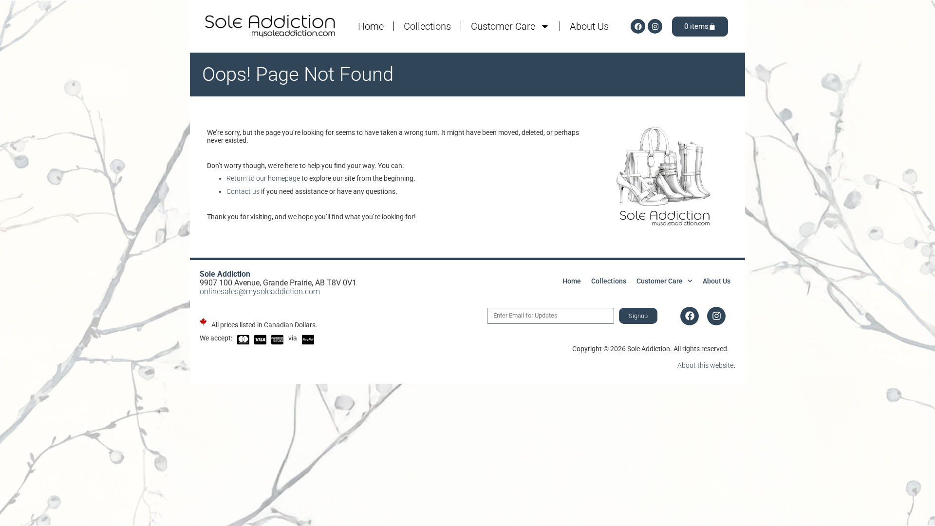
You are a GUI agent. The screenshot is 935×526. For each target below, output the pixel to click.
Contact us (243, 191)
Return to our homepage (263, 178)
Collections (427, 26)
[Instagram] (655, 26)
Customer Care (503, 26)
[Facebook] (638, 26)
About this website (705, 365)
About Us (589, 26)
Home (371, 26)
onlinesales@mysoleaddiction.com (260, 291)
